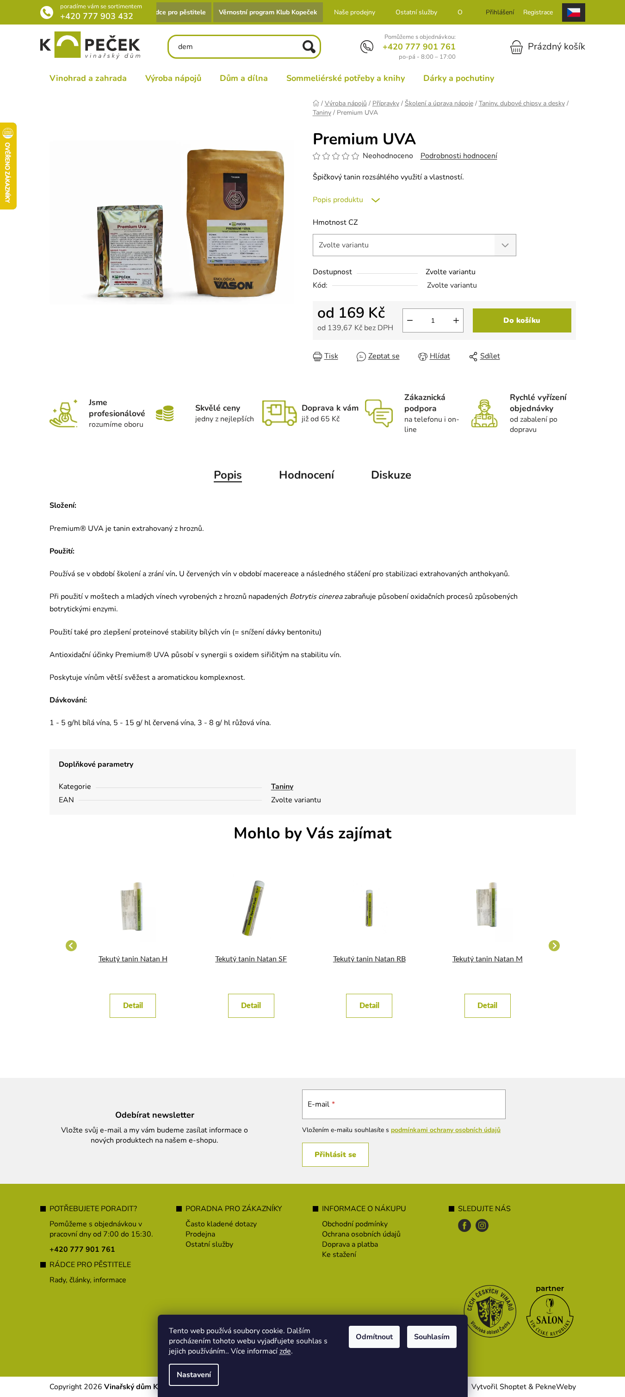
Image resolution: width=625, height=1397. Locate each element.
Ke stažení (339, 1254)
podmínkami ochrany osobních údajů (446, 1130)
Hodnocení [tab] (306, 475)
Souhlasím (432, 1337)
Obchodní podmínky (355, 1224)
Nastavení (194, 1375)
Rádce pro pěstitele (176, 12)
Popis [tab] (228, 475)
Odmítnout (374, 1337)
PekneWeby (555, 1387)
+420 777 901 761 (419, 46)
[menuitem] (88, 78)
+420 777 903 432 (96, 16)
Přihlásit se (335, 1155)
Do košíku (521, 320)
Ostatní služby (416, 12)
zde (285, 1351)
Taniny (282, 787)
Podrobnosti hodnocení (459, 156)
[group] (133, 945)
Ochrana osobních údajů (361, 1234)
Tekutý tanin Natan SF (251, 959)
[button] (133, 1001)
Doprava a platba (350, 1244)
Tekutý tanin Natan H (133, 959)
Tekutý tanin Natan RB (369, 959)
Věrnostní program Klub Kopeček (268, 12)
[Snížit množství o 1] (410, 320)
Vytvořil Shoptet (498, 1387)
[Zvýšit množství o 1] (456, 320)
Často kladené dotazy (221, 1224)
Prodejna (200, 1234)
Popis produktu (338, 200)
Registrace (538, 12)
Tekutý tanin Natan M (487, 959)
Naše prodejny (354, 12)
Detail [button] (133, 1005)
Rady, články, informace (88, 1280)
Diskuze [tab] (391, 475)
